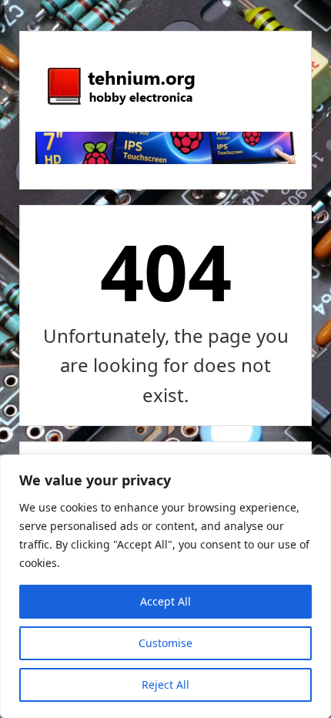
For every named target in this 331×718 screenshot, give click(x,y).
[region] (165, 586)
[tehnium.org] (120, 105)
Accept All (165, 601)
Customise (165, 643)
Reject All (165, 684)
